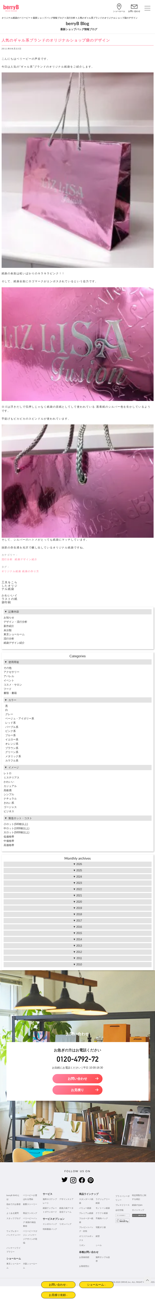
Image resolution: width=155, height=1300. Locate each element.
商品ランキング (30, 1213)
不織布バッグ (102, 1218)
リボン (82, 1245)
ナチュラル (10, 798)
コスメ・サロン (13, 684)
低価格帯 (9, 836)
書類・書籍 (10, 693)
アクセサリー (11, 671)
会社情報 (119, 1210)
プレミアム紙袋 (86, 1213)
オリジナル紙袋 (11, 571)
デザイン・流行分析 (15, 621)
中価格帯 (9, 840)
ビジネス (9, 811)
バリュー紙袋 (85, 1208)
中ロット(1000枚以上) (16, 828)
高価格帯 (9, 845)
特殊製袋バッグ (50, 1229)
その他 (8, 667)
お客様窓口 (84, 1266)
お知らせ (9, 617)
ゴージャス (10, 807)
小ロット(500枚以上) (16, 824)
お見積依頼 (84, 1257)
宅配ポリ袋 (101, 1227)
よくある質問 (12, 1213)
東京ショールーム (14, 634)
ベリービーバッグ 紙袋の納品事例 (30, 1222)
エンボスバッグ (50, 1224)
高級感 (8, 790)
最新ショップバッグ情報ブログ (48, 18)
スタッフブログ (13, 1218)
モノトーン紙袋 (103, 1208)
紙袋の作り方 (30, 571)
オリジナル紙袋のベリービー (16, 18)
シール (99, 1245)
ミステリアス (11, 777)
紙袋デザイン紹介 (26, 559)
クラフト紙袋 (102, 1213)
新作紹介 (9, 626)
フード (8, 688)
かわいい (9, 781)
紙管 (98, 1236)
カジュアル (10, 786)
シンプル (9, 794)
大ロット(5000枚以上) (16, 832)
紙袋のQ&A (137, 1205)
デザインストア (66, 1199)
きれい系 (9, 802)
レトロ (8, 773)
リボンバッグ (65, 1224)
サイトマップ (138, 1210)
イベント (9, 680)
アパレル (9, 676)
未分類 (8, 630)
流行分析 (70, 18)
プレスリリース (122, 1205)
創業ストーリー (30, 1204)
